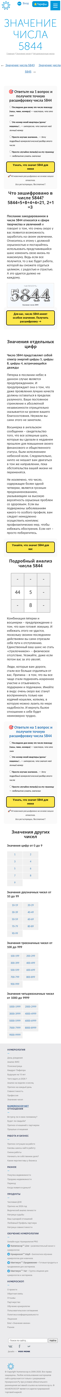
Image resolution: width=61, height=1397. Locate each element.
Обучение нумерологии (18, 1306)
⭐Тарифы (40, 4)
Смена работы (14, 1152)
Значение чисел (23, 53)
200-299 (30, 956)
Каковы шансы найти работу (21, 1147)
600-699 (30, 970)
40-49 (31, 912)
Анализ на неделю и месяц (20, 1082)
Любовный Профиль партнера (22, 1222)
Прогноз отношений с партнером (23, 1125)
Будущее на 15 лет (16, 1074)
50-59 (15, 919)
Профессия (12, 1095)
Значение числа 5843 (20, 65)
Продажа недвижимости (19, 1179)
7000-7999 (14, 1028)
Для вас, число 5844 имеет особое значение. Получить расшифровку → (30, 318)
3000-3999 (14, 1014)
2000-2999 (30, 1007)
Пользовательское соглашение (22, 1310)
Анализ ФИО (13, 1061)
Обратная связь (15, 1293)
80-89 (31, 926)
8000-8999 (30, 1028)
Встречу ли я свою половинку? (22, 1116)
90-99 (15, 933)
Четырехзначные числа (43, 53)
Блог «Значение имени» (18, 1323)
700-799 (15, 977)
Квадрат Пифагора (16, 1070)
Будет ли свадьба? (16, 1120)
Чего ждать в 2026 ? (17, 1078)
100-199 (15, 956)
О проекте (12, 1289)
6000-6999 (30, 1021)
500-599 (15, 970)
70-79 (15, 926)
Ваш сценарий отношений (19, 1218)
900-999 (15, 984)
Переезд (11, 1183)
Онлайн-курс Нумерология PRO (22, 1241)
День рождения (15, 1057)
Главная (10, 53)
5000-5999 (14, 1021)
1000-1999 (14, 1007)
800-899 (30, 977)
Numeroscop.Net (18, 1106)
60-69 (31, 919)
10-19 (15, 905)
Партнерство (13, 1302)
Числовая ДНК (14, 1201)
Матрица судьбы (15, 1214)
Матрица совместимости (19, 1227)
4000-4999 (30, 1014)
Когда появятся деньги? (19, 1187)
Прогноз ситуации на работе (21, 1143)
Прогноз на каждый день (19, 1087)
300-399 (15, 963)
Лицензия (12, 1318)
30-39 (15, 912)
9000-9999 (14, 1035)
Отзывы (11, 1297)
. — (30, 141)
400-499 (30, 963)
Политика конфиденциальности (22, 1314)
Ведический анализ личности (21, 1210)
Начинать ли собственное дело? (23, 1156)
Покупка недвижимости (19, 1174)
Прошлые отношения (17, 1129)
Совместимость (15, 1091)
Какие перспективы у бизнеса (22, 1160)
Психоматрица (14, 1066)
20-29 (31, 905)
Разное (10, 1327)
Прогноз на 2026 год (17, 1206)
